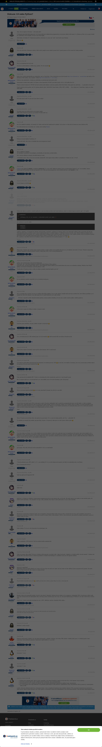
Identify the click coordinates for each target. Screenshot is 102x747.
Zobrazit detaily (25, 744)
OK (89, 730)
